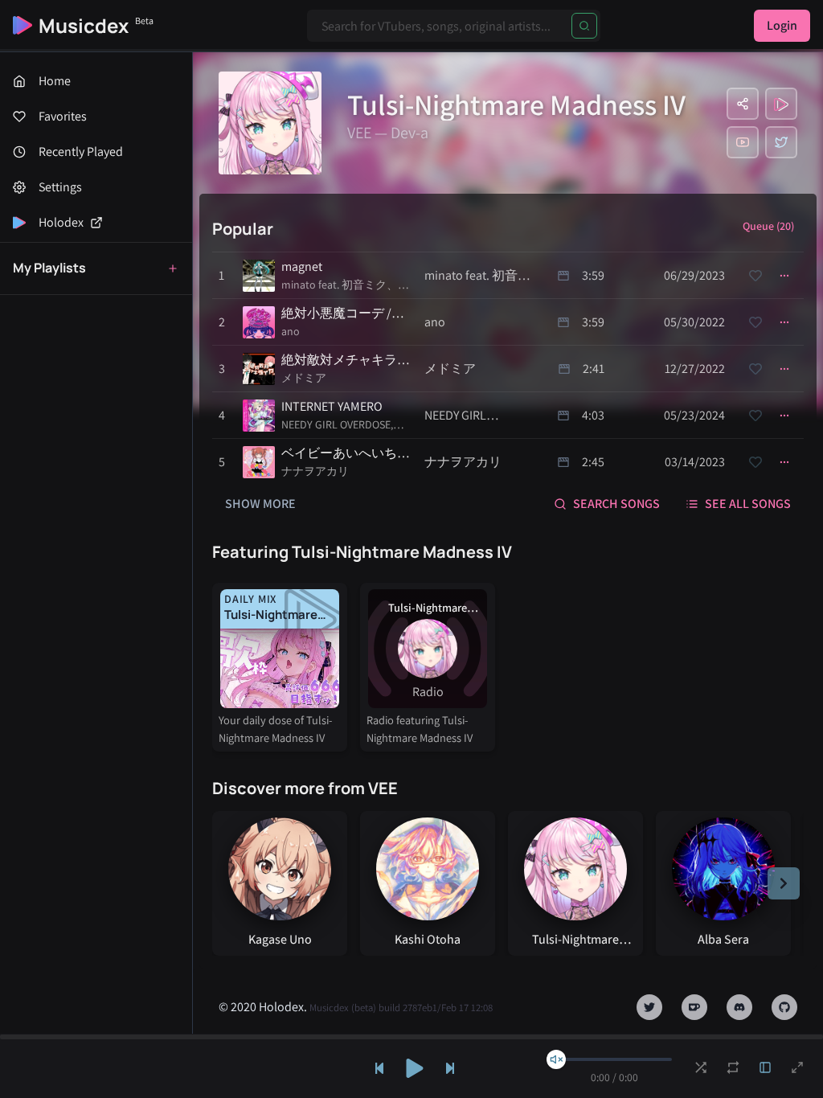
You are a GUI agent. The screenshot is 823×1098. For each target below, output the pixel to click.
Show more (260, 503)
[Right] (784, 883)
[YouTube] (743, 142)
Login (782, 25)
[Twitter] (781, 142)
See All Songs (748, 503)
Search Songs (616, 503)
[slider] (556, 1059)
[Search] (584, 26)
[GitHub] (784, 1007)
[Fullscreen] (797, 1067)
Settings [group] (60, 186)
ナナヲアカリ (315, 471)
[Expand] (765, 1067)
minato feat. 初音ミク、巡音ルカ (345, 285)
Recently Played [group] (81, 151)
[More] (784, 276)
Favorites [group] (63, 116)
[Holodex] (781, 104)
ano (290, 331)
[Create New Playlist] (173, 268)
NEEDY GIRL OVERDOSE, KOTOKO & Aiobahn (337, 425)
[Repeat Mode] (733, 1067)
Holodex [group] (61, 222)
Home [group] (55, 80)
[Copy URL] (743, 104)
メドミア (303, 378)
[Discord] (739, 1007)
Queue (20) (768, 226)
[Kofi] (694, 1007)
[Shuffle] (701, 1067)
